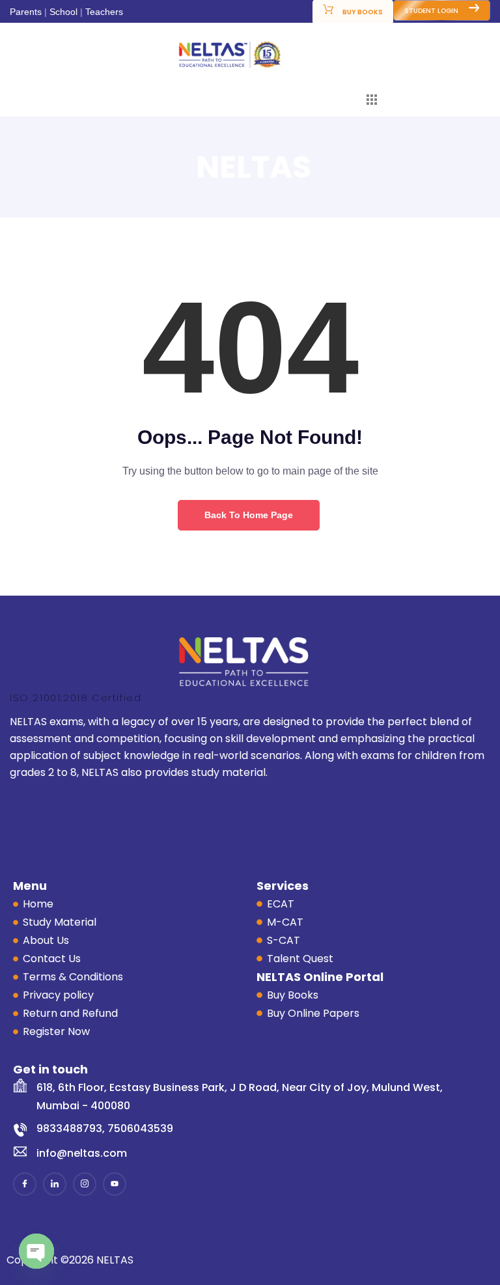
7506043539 (140, 1128)
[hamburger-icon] (372, 102)
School (63, 12)
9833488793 (69, 1128)
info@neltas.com (81, 1153)
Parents (26, 12)
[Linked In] (54, 1184)
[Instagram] (84, 1184)
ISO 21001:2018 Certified (75, 697)
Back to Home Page (248, 515)
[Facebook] (24, 1184)
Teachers (104, 12)
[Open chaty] (36, 1251)
